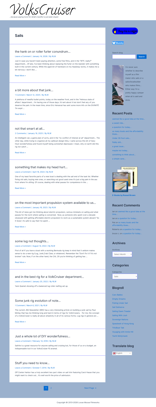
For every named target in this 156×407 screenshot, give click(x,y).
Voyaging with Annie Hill (122, 332)
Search (142, 56)
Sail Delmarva (118, 307)
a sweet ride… (118, 123)
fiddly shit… (117, 142)
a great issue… (118, 146)
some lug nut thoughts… (32, 241)
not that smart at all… (30, 128)
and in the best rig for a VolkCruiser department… (49, 277)
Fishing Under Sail (120, 303)
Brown (132, 195)
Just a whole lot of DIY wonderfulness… (42, 336)
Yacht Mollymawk (120, 336)
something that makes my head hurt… (41, 167)
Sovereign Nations (120, 319)
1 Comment (20, 95)
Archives (116, 250)
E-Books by (117, 195)
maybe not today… (120, 150)
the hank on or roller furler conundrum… (42, 51)
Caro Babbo (117, 295)
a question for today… (121, 127)
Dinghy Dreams (119, 299)
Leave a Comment (23, 56)
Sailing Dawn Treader (121, 311)
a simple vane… (119, 159)
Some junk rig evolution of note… (38, 300)
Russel (126, 195)
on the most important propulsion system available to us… (55, 202)
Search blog (117, 52)
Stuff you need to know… (32, 363)
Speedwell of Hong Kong (123, 323)
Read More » (20, 75)
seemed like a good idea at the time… (128, 119)
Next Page (90, 388)
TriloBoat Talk (118, 328)
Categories (117, 272)
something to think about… (124, 154)
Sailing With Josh (119, 315)
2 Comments (20, 133)
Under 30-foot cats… (121, 138)
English (119, 353)
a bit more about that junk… (34, 90)
